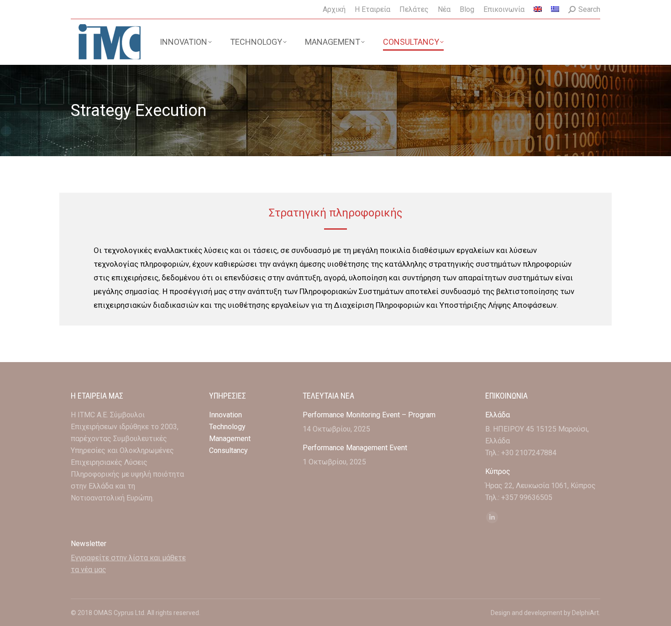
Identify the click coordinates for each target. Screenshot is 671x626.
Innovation (225, 414)
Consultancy (228, 450)
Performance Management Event (355, 447)
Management (230, 438)
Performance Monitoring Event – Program (369, 414)
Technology (227, 426)
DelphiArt (585, 612)
